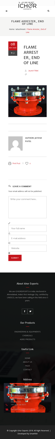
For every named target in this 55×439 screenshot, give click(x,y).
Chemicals (27, 335)
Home (11, 29)
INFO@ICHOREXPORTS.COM (23, 409)
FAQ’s (27, 366)
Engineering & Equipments (27, 331)
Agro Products (27, 339)
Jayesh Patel (33, 71)
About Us (27, 362)
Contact (27, 369)
